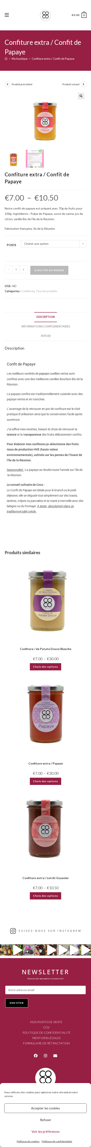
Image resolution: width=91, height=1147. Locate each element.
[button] (81, 96)
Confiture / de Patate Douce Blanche (45, 649)
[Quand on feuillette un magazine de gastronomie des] (74, 950)
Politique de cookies (28, 1141)
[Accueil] (6, 58)
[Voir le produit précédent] (8, 84)
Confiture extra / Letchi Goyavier (45, 878)
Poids (11, 245)
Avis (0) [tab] (45, 335)
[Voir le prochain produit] (84, 84)
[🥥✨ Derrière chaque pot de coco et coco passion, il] (17, 950)
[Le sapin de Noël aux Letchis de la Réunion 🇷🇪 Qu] (85, 950)
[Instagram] (45, 1055)
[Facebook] (36, 1055)
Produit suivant (71, 84)
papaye (44, 373)
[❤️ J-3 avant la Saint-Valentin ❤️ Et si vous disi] (28, 950)
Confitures (28, 291)
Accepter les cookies (45, 1108)
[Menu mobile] (7, 15)
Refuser (45, 1120)
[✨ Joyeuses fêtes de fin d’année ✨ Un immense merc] (62, 950)
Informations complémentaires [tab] (45, 326)
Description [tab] (45, 317)
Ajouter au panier (49, 270)
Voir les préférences (46, 1131)
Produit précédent (22, 84)
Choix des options (45, 666)
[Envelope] (55, 1055)
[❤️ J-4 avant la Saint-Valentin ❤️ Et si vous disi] (40, 950)
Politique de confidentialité (57, 1141)
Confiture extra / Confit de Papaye (53, 58)
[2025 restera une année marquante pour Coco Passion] (51, 950)
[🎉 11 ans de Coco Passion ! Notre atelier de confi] (5, 950)
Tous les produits (46, 291)
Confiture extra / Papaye (45, 763)
